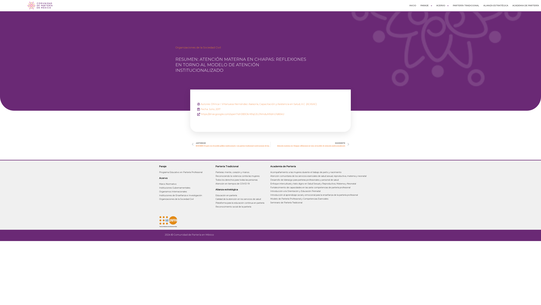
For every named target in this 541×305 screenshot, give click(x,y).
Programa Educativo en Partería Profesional (180, 172)
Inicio (412, 5)
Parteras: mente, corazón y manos (232, 172)
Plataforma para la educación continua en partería (240, 203)
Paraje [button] (424, 5)
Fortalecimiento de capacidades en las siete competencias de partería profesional (310, 187)
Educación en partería (226, 195)
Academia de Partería (525, 5)
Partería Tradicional (466, 5)
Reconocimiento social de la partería (233, 206)
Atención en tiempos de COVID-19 (233, 183)
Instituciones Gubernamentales (174, 188)
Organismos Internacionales (173, 191)
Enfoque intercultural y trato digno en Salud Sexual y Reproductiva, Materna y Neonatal (313, 183)
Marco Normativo (168, 184)
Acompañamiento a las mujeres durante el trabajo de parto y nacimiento (306, 172)
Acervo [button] (440, 5)
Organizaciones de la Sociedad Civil (198, 47)
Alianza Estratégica (495, 5)
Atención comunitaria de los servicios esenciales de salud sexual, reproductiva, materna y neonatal (318, 176)
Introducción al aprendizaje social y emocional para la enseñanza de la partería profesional (314, 195)
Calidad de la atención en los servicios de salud (238, 199)
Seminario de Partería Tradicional (286, 202)
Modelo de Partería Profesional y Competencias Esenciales (299, 199)
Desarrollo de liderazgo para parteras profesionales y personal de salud (304, 180)
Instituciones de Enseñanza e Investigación (180, 195)
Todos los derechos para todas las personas (237, 180)
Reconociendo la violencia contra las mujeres (238, 176)
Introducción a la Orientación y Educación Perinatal (295, 191)
